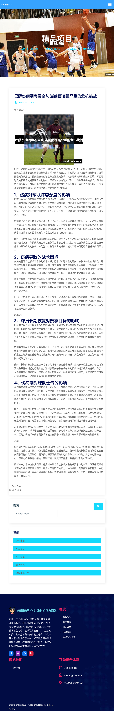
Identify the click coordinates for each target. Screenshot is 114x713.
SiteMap (16, 668)
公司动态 (20, 556)
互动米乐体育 (22, 573)
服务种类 (20, 565)
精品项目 (20, 548)
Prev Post (16, 486)
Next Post (14, 490)
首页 (23, 49)
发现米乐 (20, 540)
